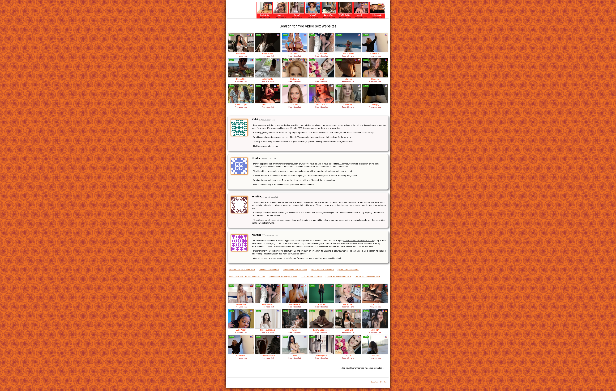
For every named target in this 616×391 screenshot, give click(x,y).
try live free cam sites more (322, 270)
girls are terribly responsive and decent (274, 220)
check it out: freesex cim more (367, 276)
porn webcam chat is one (276, 246)
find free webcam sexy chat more (283, 276)
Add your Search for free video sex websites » (363, 368)
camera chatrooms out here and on (358, 241)
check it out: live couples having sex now (247, 276)
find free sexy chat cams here (242, 270)
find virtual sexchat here (269, 270)
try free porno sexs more (348, 270)
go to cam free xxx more (311, 276)
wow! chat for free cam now (295, 270)
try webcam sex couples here (338, 276)
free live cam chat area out (348, 205)
